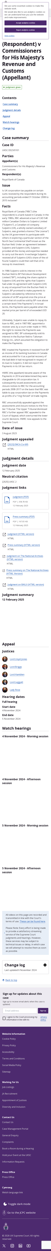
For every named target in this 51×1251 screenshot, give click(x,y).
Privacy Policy (9, 1045)
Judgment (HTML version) (21, 534)
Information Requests (13, 1161)
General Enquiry (10, 1135)
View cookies (9, 36)
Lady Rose (15, 689)
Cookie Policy (9, 1038)
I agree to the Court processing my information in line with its (27, 1018)
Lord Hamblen (17, 674)
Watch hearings (11, 122)
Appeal (6, 116)
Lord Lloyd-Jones (18, 659)
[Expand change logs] (45, 965)
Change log (9, 128)
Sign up (43, 1010)
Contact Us (7, 1122)
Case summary (10, 104)
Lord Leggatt (16, 682)
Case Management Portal (15, 1128)
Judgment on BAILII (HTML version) (26, 584)
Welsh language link (12, 1192)
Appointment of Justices (14, 1100)
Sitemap (6, 1071)
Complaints (8, 1141)
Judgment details (12, 110)
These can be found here (32, 921)
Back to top (11, 980)
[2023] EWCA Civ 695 (18, 444)
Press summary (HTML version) (24, 544)
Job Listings (8, 1087)
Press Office (8, 1177)
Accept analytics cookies (25, 23)
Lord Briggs (16, 666)
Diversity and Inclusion (13, 1106)
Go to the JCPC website (21, 1212)
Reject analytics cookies (25, 30)
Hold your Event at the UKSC (16, 1155)
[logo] (26, 1226)
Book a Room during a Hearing (18, 1148)
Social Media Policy (11, 1065)
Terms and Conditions (13, 1058)
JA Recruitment (9, 1093)
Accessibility (8, 1051)
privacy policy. (44, 1018)
